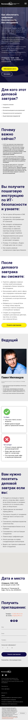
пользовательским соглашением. (7, 718)
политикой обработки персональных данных (9, 717)
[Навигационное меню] (26, 3)
